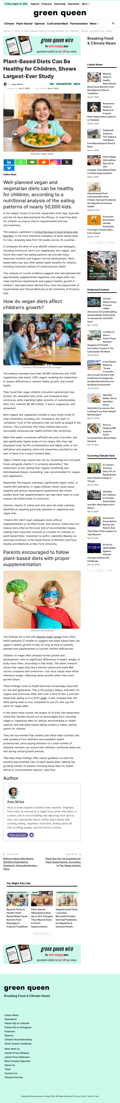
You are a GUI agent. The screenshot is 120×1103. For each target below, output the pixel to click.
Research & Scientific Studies (19, 892)
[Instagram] (55, 162)
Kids (52, 84)
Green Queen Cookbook (18, 1043)
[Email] (32, 162)
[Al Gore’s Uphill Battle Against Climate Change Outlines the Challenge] (94, 548)
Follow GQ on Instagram (18, 1027)
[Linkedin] (9, 162)
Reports (35, 3)
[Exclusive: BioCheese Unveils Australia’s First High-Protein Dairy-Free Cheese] (94, 220)
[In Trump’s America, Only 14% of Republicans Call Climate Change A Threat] (94, 468)
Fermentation (79, 23)
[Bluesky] (9, 168)
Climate (9, 23)
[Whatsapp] (20, 162)
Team (8, 1069)
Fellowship (60, 3)
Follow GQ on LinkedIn (17, 1023)
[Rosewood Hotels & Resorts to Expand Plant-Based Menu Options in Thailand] (94, 107)
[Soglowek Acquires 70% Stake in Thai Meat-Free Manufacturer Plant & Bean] (94, 134)
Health (77, 84)
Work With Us (12, 1048)
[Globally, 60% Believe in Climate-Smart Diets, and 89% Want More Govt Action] (94, 495)
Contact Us (11, 1073)
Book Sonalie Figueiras (17, 1061)
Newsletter (74, 3)
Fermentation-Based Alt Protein (68, 892)
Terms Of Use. (93, 1096)
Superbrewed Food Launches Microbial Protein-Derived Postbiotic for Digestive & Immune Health (101, 200)
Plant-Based (24, 23)
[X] (66, 162)
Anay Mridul (15, 801)
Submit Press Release (17, 1052)
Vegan (35, 892)
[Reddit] (43, 162)
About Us (10, 1065)
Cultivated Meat (57, 23)
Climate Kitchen (14, 1077)
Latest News (12, 1015)
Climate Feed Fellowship (18, 1039)
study (43, 698)
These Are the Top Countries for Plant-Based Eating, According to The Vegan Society (63, 862)
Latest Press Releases (17, 1057)
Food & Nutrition (63, 84)
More (85, 3)
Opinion (40, 23)
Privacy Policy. (80, 1096)
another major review (49, 636)
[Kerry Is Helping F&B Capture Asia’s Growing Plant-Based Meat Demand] (94, 428)
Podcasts (47, 3)
